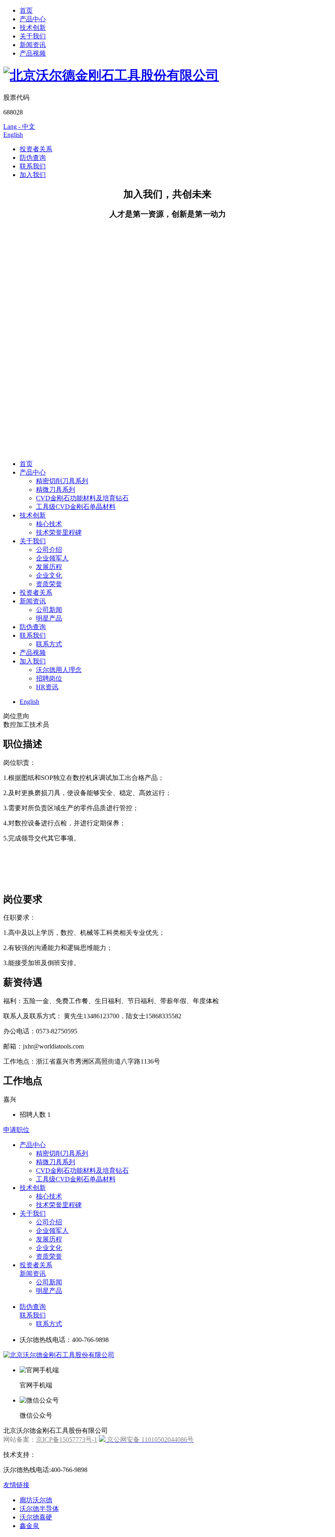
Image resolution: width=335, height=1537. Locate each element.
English (13, 134)
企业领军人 (52, 558)
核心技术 (49, 523)
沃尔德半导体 (39, 1508)
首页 (26, 10)
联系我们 (33, 166)
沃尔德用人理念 (59, 669)
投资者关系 (36, 149)
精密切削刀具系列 (62, 480)
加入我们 (33, 174)
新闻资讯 (33, 44)
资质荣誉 (49, 583)
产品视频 (33, 53)
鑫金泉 (29, 1525)
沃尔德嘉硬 (36, 1517)
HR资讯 (47, 686)
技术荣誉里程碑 (59, 532)
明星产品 (49, 618)
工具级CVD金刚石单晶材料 (76, 506)
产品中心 (33, 19)
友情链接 (16, 1484)
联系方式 (49, 644)
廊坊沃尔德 (36, 1500)
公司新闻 (49, 609)
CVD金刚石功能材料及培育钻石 (82, 498)
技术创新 (33, 27)
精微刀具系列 (55, 489)
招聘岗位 (49, 678)
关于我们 (33, 36)
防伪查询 (33, 157)
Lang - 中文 (19, 126)
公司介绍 (49, 549)
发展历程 (49, 566)
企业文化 (49, 575)
